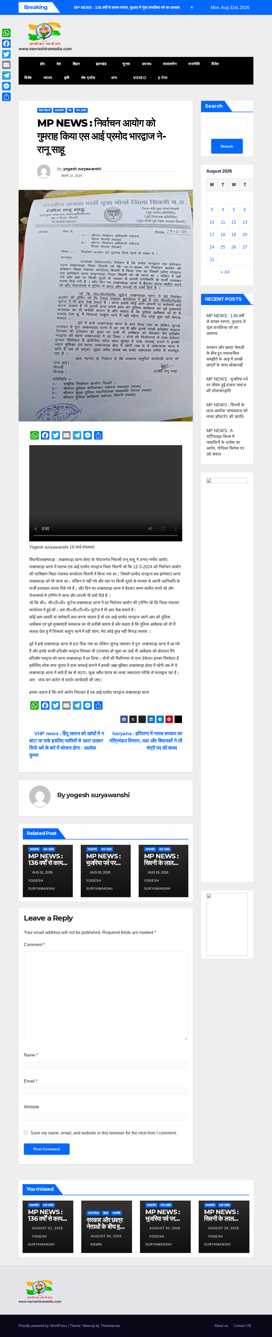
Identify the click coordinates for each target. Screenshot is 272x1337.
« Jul (225, 272)
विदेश (215, 63)
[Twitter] (6, 54)
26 (233, 247)
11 (223, 222)
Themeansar (110, 1326)
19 (233, 234)
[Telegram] (6, 75)
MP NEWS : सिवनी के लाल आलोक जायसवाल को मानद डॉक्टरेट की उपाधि (227, 411)
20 (245, 234)
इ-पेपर (163, 77)
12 (233, 222)
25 (222, 247)
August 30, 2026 (106, 1236)
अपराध (146, 63)
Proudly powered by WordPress (43, 1326)
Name (31, 1055)
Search (214, 106)
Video (140, 77)
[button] (239, 70)
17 (212, 234)
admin (96, 1244)
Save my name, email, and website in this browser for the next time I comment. (104, 1133)
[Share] (6, 96)
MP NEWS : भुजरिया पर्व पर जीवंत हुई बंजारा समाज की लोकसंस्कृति (227, 385)
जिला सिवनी (44, 110)
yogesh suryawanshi (82, 168)
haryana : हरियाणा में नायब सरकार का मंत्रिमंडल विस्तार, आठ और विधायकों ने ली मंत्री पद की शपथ (145, 741)
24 (212, 247)
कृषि (67, 77)
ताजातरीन (170, 63)
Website (31, 1107)
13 (245, 222)
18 (222, 234)
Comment (34, 944)
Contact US (242, 1326)
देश (59, 63)
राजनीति (194, 63)
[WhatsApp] (6, 33)
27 (245, 247)
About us (221, 1326)
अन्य (114, 77)
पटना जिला (93, 1212)
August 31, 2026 (47, 1228)
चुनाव (126, 63)
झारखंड (102, 63)
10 (212, 222)
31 (212, 259)
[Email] (6, 65)
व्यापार (48, 77)
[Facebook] (6, 43)
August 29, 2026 (223, 1228)
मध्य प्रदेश (81, 110)
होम (42, 63)
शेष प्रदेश (88, 77)
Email (30, 1081)
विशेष (28, 77)
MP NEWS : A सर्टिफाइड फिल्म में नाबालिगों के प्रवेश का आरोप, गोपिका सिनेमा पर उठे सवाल (225, 442)
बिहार (77, 63)
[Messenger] (6, 86)
